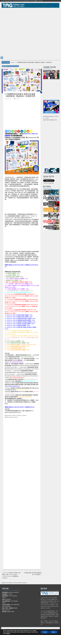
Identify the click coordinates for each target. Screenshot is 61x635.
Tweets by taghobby (48, 183)
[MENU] (2, 58)
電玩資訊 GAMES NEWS (8, 611)
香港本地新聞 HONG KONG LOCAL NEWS (10, 66)
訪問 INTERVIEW (6, 599)
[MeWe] (21, 131)
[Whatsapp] (12, 131)
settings (8, 633)
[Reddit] (28, 131)
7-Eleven (18, 98)
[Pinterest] (18, 131)
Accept (45, 632)
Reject (53, 632)
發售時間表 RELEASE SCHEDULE (10, 592)
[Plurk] (15, 131)
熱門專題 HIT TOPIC (7, 594)
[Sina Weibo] (31, 131)
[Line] (25, 131)
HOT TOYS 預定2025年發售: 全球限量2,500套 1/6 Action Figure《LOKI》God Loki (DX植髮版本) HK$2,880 (11, 575)
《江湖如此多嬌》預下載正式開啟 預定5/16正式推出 (32, 573)
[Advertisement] (30, 20)
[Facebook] (6, 131)
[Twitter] (9, 131)
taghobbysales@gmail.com (50, 120)
